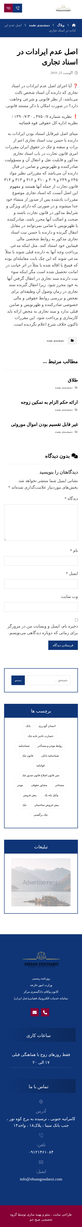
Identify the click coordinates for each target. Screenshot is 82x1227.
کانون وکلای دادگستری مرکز (41, 991)
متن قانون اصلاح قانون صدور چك (40, 775)
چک (24, 805)
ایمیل (72, 573)
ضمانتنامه (24, 745)
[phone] (45, 1012)
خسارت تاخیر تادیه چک (40, 736)
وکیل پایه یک (51, 795)
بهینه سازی (34, 1214)
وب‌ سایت (69, 596)
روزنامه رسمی (41, 978)
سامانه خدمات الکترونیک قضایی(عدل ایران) (41, 998)
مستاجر (59, 785)
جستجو (18, 680)
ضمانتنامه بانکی (50, 755)
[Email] (35, 1012)
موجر (20, 785)
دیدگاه (71, 498)
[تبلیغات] (41, 882)
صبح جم (35, 1219)
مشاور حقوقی (39, 785)
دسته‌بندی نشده (55, 340)
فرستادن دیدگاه (63, 645)
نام (74, 550)
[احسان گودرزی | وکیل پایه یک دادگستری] (63, 8)
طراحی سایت (62, 1214)
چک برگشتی (40, 814)
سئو (47, 1214)
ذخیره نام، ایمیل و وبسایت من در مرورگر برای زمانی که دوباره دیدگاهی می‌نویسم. (43, 629)
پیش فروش (29, 795)
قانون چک (27, 755)
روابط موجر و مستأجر (50, 745)
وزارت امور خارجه (41, 985)
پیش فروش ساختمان (46, 805)
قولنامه (40, 765)
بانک (28, 726)
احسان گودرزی (47, 726)
